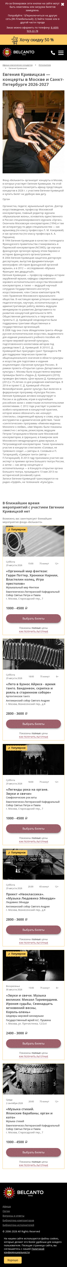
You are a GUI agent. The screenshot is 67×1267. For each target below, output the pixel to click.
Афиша (7, 1206)
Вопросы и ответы (13, 1215)
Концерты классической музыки (18, 52)
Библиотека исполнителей (18, 1225)
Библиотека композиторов (18, 1220)
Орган (6, 1211)
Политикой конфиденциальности (24, 1250)
